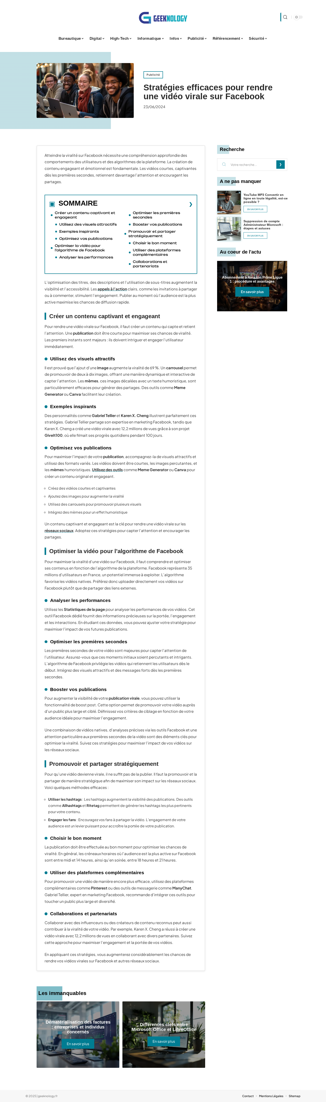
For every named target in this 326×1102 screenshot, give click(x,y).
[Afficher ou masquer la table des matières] (145, 204)
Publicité (153, 74)
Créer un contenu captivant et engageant (85, 215)
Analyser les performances (86, 257)
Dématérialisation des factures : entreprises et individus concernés (78, 1027)
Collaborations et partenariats (150, 264)
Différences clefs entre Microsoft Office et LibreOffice (164, 1027)
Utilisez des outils (107, 469)
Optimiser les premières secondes (156, 215)
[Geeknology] (163, 17)
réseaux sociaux (59, 530)
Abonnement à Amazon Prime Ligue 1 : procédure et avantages (252, 279)
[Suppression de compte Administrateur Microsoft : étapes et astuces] (229, 229)
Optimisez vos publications (85, 238)
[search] (284, 17)
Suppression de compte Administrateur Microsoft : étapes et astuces (263, 224)
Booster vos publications (157, 224)
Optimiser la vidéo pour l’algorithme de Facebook (80, 248)
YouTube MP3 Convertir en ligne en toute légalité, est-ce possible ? (266, 198)
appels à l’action (112, 288)
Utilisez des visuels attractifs (88, 224)
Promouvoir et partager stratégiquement (152, 233)
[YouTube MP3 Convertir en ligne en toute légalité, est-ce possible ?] (229, 202)
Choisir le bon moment (155, 243)
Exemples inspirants (79, 231)
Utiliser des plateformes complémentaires (157, 252)
